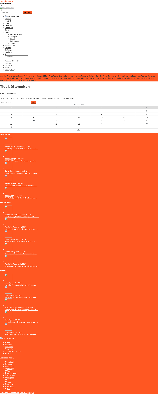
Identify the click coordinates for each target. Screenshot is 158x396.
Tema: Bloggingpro (27, 393)
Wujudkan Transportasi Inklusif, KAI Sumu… (20, 285)
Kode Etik (8, 344)
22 (124, 120)
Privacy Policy (10, 349)
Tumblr (9, 371)
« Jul (78, 130)
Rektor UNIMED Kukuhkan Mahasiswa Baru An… (22, 266)
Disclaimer (9, 347)
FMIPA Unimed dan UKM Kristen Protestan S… (21, 241)
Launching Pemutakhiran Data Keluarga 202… (21, 148)
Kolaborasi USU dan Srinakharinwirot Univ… (21, 254)
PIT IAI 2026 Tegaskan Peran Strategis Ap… (20, 161)
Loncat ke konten (6, 1)
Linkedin (10, 384)
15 (124, 117)
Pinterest (10, 366)
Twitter (9, 364)
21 (101, 120)
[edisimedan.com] (7, 8)
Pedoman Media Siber (13, 351)
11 (34, 117)
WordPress (11, 375)
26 (56, 124)
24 (11, 124)
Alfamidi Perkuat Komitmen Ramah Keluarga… (22, 173)
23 (147, 120)
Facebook (10, 362)
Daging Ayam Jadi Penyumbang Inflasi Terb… (21, 310)
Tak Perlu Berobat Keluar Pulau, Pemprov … (21, 198)
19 (56, 120)
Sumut (16, 146)
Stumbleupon (12, 373)
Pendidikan (9, 214)
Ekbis (7, 171)
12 (56, 117)
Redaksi (8, 353)
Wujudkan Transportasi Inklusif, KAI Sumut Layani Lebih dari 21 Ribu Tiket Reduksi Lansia (32, 76)
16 (147, 117)
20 (79, 120)
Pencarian (27, 12)
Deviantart (10, 386)
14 (101, 117)
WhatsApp (10, 369)
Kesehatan (9, 146)
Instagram (10, 377)
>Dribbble (10, 380)
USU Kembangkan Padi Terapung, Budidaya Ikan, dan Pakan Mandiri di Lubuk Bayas (94, 76)
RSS (8, 389)
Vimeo (9, 382)
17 (11, 120)
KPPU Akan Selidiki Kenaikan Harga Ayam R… (21, 322)
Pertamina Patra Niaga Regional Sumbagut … (21, 297)
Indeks (7, 342)
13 (79, 117)
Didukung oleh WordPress (9, 393)
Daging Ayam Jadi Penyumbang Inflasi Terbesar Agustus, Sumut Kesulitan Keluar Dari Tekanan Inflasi (94, 78)
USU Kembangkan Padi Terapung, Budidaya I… (22, 217)
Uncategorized (15, 307)
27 (79, 124)
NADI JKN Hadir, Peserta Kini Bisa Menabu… (21, 185)
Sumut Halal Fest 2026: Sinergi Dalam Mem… (21, 334)
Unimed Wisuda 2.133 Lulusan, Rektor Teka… (21, 229)
